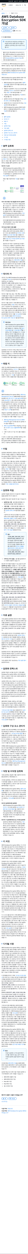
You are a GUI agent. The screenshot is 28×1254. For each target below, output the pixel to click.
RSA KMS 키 (7, 400)
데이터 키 (11, 90)
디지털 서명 (7, 139)
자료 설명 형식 (22, 660)
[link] (14, 13)
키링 (21, 94)
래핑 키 (9, 92)
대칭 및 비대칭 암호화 (10, 135)
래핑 (13, 304)
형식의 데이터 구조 (7, 639)
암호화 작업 (7, 126)
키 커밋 (6, 137)
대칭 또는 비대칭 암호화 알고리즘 (15, 238)
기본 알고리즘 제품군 (7, 710)
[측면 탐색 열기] (2, 9)
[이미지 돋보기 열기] (4, 198)
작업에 (9, 279)
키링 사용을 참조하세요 (12, 484)
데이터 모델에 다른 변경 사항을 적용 (14, 605)
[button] (6, 37)
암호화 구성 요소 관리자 (10, 133)
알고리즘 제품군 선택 (18, 1044)
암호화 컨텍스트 (8, 130)
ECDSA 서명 (20, 233)
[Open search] (25, 5)
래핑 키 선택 (7, 409)
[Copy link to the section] (2, 146)
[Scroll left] (7, 5)
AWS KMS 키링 (18, 260)
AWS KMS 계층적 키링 (10, 518)
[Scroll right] (22, 5)
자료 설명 (6, 128)
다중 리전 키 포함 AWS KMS (15, 398)
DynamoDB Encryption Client (14, 58)
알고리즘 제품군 (11, 235)
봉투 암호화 (7, 117)
